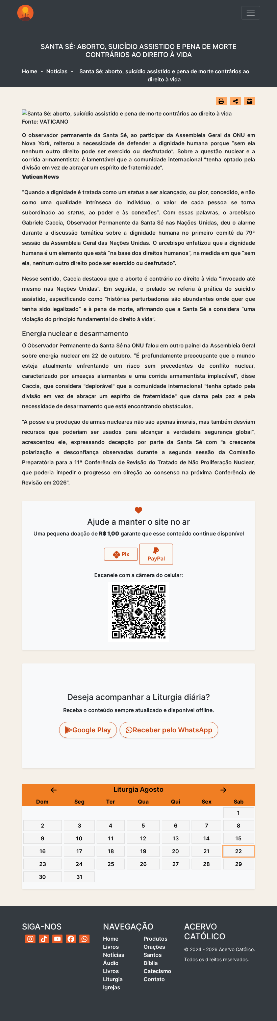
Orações (154, 946)
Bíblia (151, 963)
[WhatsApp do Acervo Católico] (84, 939)
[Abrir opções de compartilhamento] (235, 101)
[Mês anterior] (53, 789)
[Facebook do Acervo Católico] (71, 939)
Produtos (156, 938)
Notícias (57, 71)
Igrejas (111, 987)
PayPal (156, 558)
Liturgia (113, 979)
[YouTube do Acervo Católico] (57, 939)
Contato (154, 979)
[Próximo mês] (223, 789)
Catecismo (157, 971)
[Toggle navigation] (250, 13)
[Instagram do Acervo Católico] (30, 939)
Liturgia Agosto (138, 789)
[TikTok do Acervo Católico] (44, 939)
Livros (111, 946)
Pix (124, 554)
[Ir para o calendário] (249, 101)
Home (29, 71)
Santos (153, 954)
